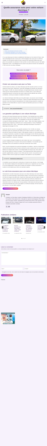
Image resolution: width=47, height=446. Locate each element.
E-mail (26, 268)
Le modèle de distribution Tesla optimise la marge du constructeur (6, 228)
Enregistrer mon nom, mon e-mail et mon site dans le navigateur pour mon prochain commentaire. (23, 271)
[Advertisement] (8, 294)
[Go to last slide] (2, 227)
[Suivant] (44, 227)
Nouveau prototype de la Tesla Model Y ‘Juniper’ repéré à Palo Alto (17, 228)
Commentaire (5, 252)
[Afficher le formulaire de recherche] (45, 2)
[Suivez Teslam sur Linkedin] (9, 207)
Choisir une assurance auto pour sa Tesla (13, 50)
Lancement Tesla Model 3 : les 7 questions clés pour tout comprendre (29, 228)
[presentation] (6, 220)
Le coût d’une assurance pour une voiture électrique (15, 53)
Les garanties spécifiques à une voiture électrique (14, 52)
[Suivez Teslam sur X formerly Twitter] (7, 207)
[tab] (21, 238)
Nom (3, 268)
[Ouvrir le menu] (2, 3)
